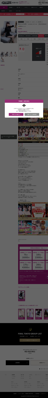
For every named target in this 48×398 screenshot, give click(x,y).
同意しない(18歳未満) (31, 114)
